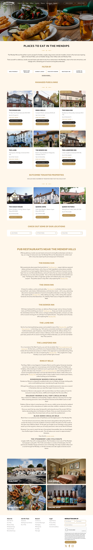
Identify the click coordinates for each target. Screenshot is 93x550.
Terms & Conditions (54, 526)
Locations (49, 3)
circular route (50, 436)
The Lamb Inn (26, 329)
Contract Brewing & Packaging (40, 523)
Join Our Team (25, 518)
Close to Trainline (79, 71)
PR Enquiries (38, 526)
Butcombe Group (11, 531)
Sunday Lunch (39, 71)
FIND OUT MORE (14, 117)
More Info (13, 217)
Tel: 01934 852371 (66, 117)
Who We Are (10, 520)
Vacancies (23, 520)
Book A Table (81, 3)
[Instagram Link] (72, 546)
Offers (31, 3)
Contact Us (38, 520)
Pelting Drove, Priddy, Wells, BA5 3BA (71, 209)
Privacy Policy (52, 522)
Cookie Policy (52, 524)
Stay (27, 3)
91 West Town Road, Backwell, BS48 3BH (19, 113)
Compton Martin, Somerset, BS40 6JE (45, 113)
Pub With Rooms (53, 71)
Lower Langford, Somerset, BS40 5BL (72, 152)
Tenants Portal (10, 528)
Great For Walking (26, 71)
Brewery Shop (10, 524)
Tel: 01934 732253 (13, 157)
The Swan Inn (51, 289)
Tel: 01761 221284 (40, 115)
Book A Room (69, 3)
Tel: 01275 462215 (13, 115)
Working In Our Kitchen (26, 522)
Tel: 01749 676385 (66, 212)
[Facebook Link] (69, 546)
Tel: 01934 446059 (66, 155)
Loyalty (37, 3)
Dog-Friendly (13, 71)
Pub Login (37, 531)
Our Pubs (13, 481)
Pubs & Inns (21, 3)
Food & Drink (15, 507)
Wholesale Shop (11, 526)
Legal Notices (52, 520)
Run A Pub (23, 524)
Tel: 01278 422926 (40, 157)
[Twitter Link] (66, 546)
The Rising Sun (52, 267)
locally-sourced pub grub (49, 371)
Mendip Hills (64, 278)
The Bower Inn (47, 311)
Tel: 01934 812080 (40, 213)
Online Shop (54, 507)
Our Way (37, 528)
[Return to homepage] (8, 3)
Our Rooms (53, 481)
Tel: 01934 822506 (13, 213)
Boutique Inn (66, 71)
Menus (43, 3)
